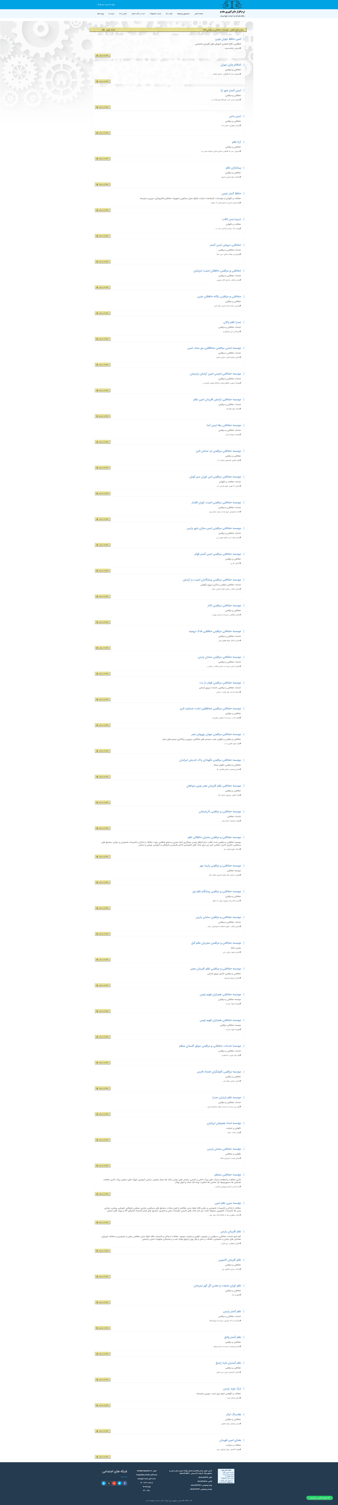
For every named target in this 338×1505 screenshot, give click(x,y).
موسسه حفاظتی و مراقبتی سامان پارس (218, 917)
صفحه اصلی (199, 13)
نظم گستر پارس (232, 1311)
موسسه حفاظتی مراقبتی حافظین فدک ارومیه (215, 631)
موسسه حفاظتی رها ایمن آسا (224, 425)
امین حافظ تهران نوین (228, 39)
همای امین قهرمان (230, 1440)
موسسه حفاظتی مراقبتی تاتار (224, 605)
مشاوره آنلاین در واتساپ (318, 1498)
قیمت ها (169, 13)
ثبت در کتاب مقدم (138, 13)
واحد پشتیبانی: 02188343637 (201, 1485)
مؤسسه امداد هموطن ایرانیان (224, 1123)
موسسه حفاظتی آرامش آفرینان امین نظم (217, 399)
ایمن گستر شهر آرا (230, 90)
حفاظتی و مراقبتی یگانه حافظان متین (219, 296)
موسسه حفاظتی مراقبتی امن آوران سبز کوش (215, 477)
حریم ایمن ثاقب (231, 219)
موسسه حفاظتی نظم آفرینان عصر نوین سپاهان (213, 786)
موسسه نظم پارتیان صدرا (226, 1097)
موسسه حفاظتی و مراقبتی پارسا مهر (220, 865)
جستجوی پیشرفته (183, 13)
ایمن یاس (235, 116)
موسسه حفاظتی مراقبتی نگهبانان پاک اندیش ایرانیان (210, 760)
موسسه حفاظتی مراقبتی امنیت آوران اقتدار (216, 502)
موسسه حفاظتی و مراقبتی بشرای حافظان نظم (214, 837)
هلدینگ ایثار (233, 1414)
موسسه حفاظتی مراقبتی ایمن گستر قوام (218, 554)
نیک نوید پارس (232, 1388)
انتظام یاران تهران (231, 64)
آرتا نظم (236, 142)
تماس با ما (123, 13)
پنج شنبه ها (147, 1486)
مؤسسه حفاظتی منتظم (228, 1174)
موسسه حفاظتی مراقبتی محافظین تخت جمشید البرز (210, 708)
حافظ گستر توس (231, 193)
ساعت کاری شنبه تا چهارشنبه (147, 1478)
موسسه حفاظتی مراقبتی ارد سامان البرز (218, 451)
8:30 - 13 (146, 1490)
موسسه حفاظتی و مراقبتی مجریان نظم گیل (216, 943)
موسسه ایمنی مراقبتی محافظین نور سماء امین (214, 348)
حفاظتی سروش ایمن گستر (225, 245)
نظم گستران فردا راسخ (228, 1363)
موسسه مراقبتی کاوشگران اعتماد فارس (219, 1071)
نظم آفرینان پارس (230, 1231)
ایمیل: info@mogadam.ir (146, 1470)
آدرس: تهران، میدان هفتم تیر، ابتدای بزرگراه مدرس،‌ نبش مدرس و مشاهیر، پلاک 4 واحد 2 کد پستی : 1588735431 (190, 1472)
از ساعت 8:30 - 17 (146, 1482)
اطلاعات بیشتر (103, 55)
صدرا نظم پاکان (232, 322)
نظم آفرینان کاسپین (229, 1260)
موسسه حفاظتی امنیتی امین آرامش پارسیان (215, 373)
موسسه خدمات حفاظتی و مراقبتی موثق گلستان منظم (210, 1046)
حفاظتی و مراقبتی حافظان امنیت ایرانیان (217, 270)
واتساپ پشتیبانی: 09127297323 (201, 1489)
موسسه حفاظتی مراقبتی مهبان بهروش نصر (216, 734)
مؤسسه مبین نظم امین (228, 1203)
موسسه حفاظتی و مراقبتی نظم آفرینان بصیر (215, 968)
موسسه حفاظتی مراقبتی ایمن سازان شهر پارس (214, 528)
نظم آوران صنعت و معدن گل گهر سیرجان (217, 1285)
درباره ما (111, 13)
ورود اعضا (100, 13)
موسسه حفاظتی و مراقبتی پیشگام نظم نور (217, 891)
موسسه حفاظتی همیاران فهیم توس (220, 994)
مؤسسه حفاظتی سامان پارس (224, 1149)
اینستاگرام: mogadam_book (146, 1474)
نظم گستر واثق (232, 1337)
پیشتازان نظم (233, 167)
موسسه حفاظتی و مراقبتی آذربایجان (220, 811)
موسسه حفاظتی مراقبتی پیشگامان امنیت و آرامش (212, 580)
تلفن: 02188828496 (205, 1477)
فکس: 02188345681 (204, 1481)
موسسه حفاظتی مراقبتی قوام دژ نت (220, 683)
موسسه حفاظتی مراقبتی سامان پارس (219, 657)
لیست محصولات (155, 13)
